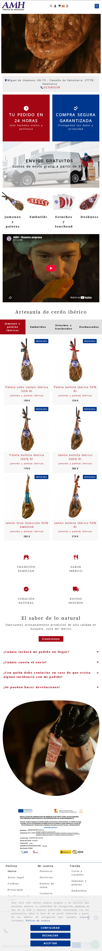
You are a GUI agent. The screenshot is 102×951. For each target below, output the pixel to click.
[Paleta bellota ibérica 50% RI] (72, 361)
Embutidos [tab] (38, 327)
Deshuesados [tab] (89, 327)
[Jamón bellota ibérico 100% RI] (72, 429)
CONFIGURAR (50, 928)
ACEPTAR (50, 943)
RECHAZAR (50, 935)
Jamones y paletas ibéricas (27, 395)
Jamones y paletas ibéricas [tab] (12, 327)
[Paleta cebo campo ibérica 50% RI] (23, 361)
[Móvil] (67, 6)
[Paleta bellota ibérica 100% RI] (23, 429)
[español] (63, 5)
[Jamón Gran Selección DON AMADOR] (23, 497)
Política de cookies (38, 920)
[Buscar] (51, 6)
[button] (55, 6)
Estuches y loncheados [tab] (63, 327)
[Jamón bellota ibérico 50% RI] (72, 497)
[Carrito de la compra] (59, 6)
